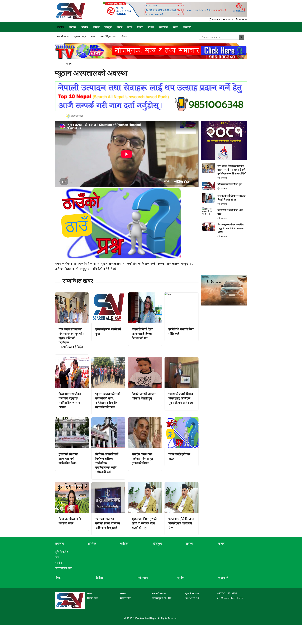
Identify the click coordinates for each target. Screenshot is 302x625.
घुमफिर (58, 562)
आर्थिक (84, 27)
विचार (140, 27)
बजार (129, 27)
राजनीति (187, 27)
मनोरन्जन (163, 27)
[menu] (151, 27)
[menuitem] (60, 27)
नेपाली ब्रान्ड (63, 36)
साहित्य (96, 27)
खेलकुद (108, 27)
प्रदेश (175, 27)
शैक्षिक (151, 27)
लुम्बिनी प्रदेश (80, 36)
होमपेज (60, 27)
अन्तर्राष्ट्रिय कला (108, 36)
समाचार (72, 27)
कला (93, 36)
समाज (119, 27)
